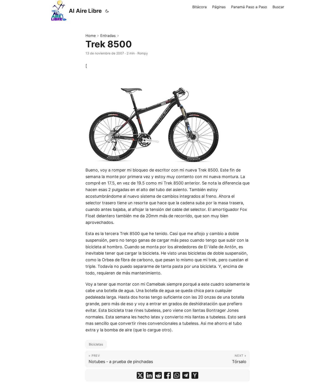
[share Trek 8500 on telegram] (185, 375)
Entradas (108, 35)
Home (90, 35)
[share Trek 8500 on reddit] (158, 375)
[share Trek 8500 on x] (140, 375)
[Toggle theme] (107, 11)
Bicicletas (96, 344)
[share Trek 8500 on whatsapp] (176, 375)
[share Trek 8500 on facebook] (167, 375)
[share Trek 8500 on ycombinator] (194, 375)
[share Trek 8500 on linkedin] (149, 375)
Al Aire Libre (85, 11)
